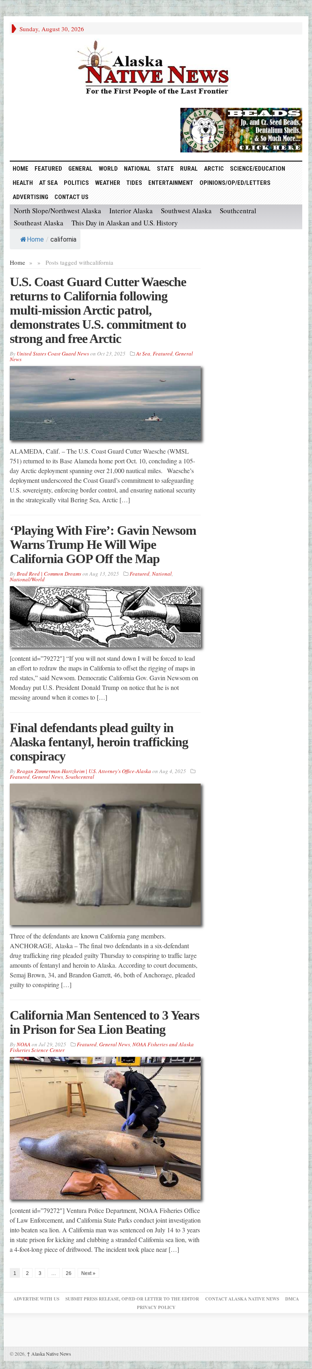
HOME (20, 168)
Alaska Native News (49, 1353)
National (137, 168)
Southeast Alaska (38, 222)
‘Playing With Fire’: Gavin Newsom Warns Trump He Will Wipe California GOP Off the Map (103, 544)
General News (47, 776)
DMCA (292, 1299)
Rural (189, 168)
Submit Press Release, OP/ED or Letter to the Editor (132, 1299)
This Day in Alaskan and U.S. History (125, 222)
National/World (27, 579)
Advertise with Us (36, 1299)
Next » (88, 1273)
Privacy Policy (156, 1307)
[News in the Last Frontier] (156, 69)
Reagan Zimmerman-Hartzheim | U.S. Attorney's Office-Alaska (84, 771)
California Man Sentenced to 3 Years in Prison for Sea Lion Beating (104, 1022)
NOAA (23, 1044)
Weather (107, 182)
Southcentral (238, 210)
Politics (76, 182)
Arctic (214, 168)
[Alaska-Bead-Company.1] (241, 129)
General (80, 168)
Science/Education (257, 168)
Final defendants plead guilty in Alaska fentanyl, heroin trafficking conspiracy (99, 741)
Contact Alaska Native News (242, 1299)
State (165, 168)
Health (23, 182)
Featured (48, 168)
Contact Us (71, 197)
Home (35, 239)
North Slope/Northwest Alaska (57, 210)
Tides (134, 182)
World (108, 168)
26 (69, 1273)
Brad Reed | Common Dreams (49, 573)
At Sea (48, 182)
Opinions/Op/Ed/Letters (235, 182)
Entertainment (170, 182)
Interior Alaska (131, 210)
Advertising (30, 197)
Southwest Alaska (186, 210)
